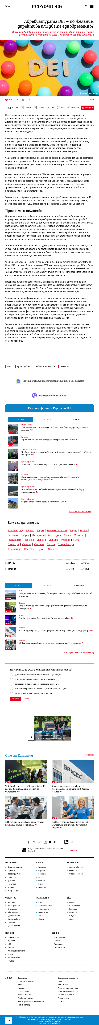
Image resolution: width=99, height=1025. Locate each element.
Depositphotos (55, 1023)
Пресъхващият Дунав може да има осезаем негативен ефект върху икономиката (52, 490)
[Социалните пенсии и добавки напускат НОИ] (13, 503)
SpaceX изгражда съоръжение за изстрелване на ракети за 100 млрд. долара (54, 630)
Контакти (21, 988)
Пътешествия (74, 906)
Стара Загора (66, 544)
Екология (11, 922)
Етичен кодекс (23, 991)
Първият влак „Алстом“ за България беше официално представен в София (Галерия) (56, 453)
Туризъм (11, 887)
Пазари (41, 877)
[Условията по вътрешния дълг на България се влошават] (13, 466)
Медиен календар (24, 1005)
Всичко (55, 932)
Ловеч (67, 535)
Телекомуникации (45, 906)
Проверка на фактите (26, 981)
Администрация (14, 926)
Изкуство (72, 916)
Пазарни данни (59, 947)
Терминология (59, 937)
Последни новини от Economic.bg (79, 653)
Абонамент (22, 985)
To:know (57, 941)
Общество (10, 897)
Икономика (11, 862)
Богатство (73, 909)
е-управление (43, 909)
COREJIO (11, 947)
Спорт (71, 919)
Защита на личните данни (68, 978)
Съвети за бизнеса (76, 867)
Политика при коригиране (68, 988)
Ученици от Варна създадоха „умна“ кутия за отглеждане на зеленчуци (51, 737)
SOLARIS (11, 961)
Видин (73, 530)
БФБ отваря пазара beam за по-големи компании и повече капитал (50, 643)
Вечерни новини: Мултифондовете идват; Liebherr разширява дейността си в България (55, 594)
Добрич (25, 535)
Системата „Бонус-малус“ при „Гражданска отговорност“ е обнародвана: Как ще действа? (50, 478)
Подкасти (11, 941)
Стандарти (73, 870)
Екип (60, 981)
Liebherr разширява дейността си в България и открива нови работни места (70, 825)
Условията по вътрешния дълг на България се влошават (48, 464)
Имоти (40, 884)
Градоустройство (14, 919)
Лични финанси (14, 906)
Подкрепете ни (63, 998)
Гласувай (15, 699)
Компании (42, 867)
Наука (71, 902)
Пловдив (52, 539)
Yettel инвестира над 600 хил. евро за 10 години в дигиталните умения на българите (53, 607)
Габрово (13, 535)
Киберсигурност (44, 912)
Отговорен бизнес (76, 874)
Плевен (39, 539)
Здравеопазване (14, 916)
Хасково (29, 549)
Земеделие (12, 884)
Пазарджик (14, 539)
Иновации (42, 874)
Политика (11, 902)
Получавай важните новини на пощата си (46, 848)
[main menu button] (92, 6)
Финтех (41, 919)
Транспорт (11, 881)
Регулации (42, 887)
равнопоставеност (45, 366)
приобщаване (23, 366)
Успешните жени (14, 958)
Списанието (58, 944)
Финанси (41, 881)
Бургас (30, 530)
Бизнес (40, 862)
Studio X (57, 1021)
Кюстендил (54, 535)
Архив (27, 699)
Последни (20, 419)
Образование (47, 732)
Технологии (42, 897)
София (51, 544)
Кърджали (38, 535)
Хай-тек (41, 916)
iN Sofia (10, 954)
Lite (69, 897)
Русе (76, 539)
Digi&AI (41, 902)
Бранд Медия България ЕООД (69, 991)
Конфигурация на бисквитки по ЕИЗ (31, 1001)
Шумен (41, 549)
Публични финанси (15, 867)
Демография (12, 909)
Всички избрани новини (80, 511)
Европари (11, 870)
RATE (9, 944)
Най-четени (48, 419)
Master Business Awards (17, 951)
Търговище (14, 549)
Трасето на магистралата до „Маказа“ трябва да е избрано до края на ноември (54, 428)
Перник (28, 539)
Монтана (79, 535)
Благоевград (15, 530)
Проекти (10, 932)
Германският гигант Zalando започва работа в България (48, 440)
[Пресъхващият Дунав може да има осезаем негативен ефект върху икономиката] (13, 491)
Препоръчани (77, 419)
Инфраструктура (14, 874)
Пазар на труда (13, 891)
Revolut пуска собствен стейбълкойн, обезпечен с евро (44, 618)
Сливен (26, 544)
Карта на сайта (63, 985)
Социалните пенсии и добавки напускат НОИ (42, 502)
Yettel (9, 366)
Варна (40, 530)
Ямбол (52, 549)
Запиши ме (73, 850)
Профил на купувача (26, 998)
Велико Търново (57, 530)
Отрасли (41, 870)
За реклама (22, 978)
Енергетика (12, 877)
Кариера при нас (24, 995)
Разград (65, 539)
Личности (73, 912)
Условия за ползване (66, 995)
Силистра (13, 544)
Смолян (39, 544)
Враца (84, 530)
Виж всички (89, 755)
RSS (72, 842)
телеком (64, 366)
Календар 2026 (13, 937)
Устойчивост (74, 862)
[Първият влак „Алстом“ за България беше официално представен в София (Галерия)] (13, 454)
